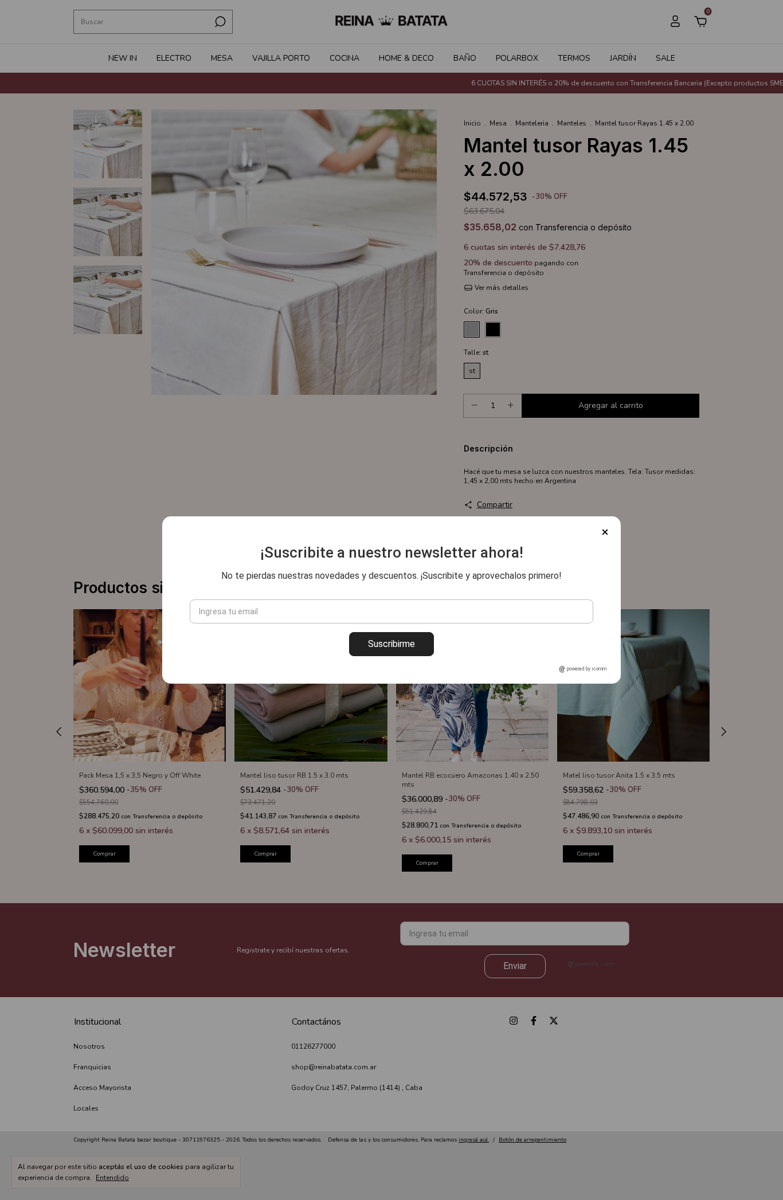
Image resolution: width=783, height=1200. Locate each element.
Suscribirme (391, 643)
